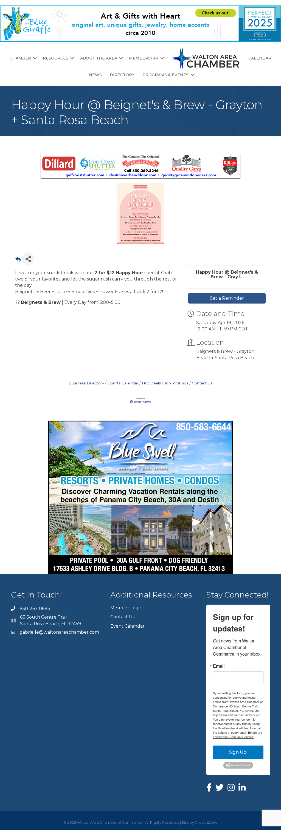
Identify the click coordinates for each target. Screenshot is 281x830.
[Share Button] (28, 259)
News (95, 74)
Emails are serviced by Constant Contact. (237, 734)
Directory (122, 74)
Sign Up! (238, 752)
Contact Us (202, 383)
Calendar (259, 58)
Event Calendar (127, 626)
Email (218, 666)
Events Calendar (123, 383)
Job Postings (176, 383)
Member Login (126, 607)
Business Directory (86, 383)
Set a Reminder (227, 298)
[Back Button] (18, 260)
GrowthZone (206, 822)
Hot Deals (151, 383)
